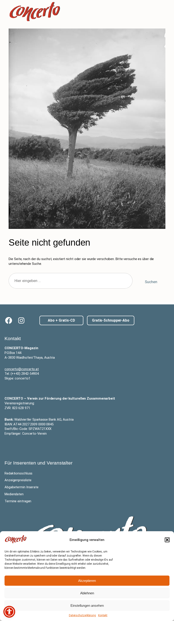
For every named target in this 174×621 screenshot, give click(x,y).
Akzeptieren (87, 581)
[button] (167, 540)
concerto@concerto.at (22, 369)
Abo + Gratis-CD (61, 320)
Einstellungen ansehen (87, 605)
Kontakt (102, 615)
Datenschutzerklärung (82, 615)
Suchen (151, 282)
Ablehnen (87, 593)
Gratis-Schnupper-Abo (110, 320)
